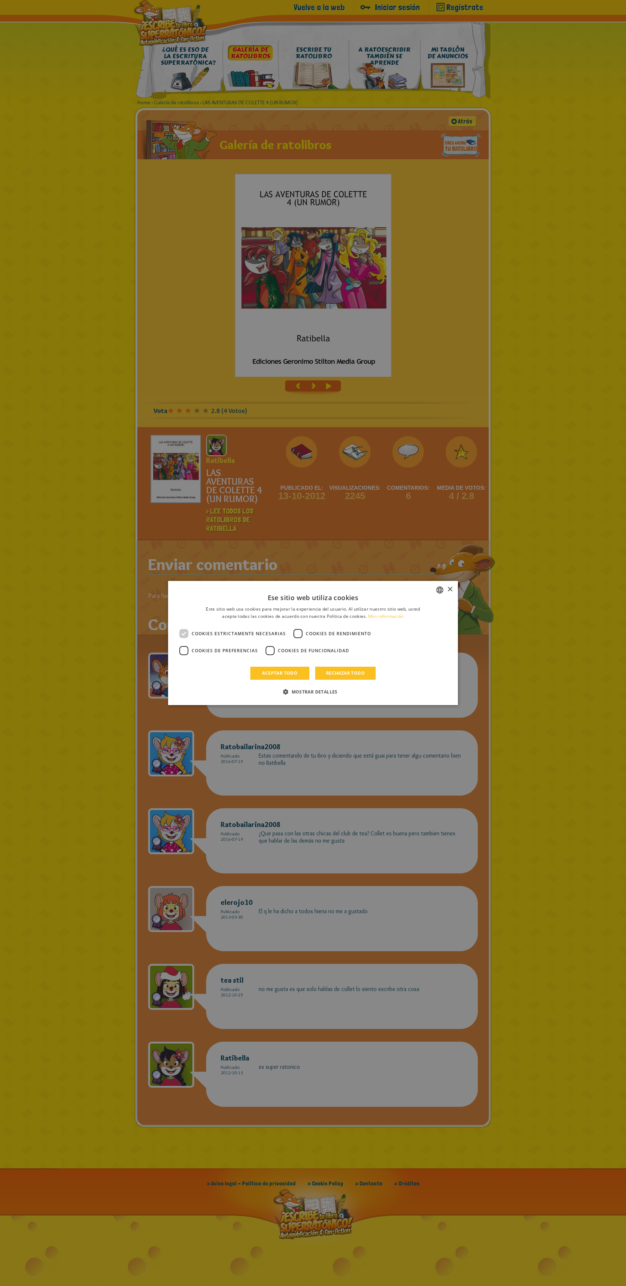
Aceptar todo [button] (279, 673)
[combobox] (439, 590)
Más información (386, 616)
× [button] (449, 589)
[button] (313, 691)
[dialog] (313, 643)
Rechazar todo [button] (345, 673)
